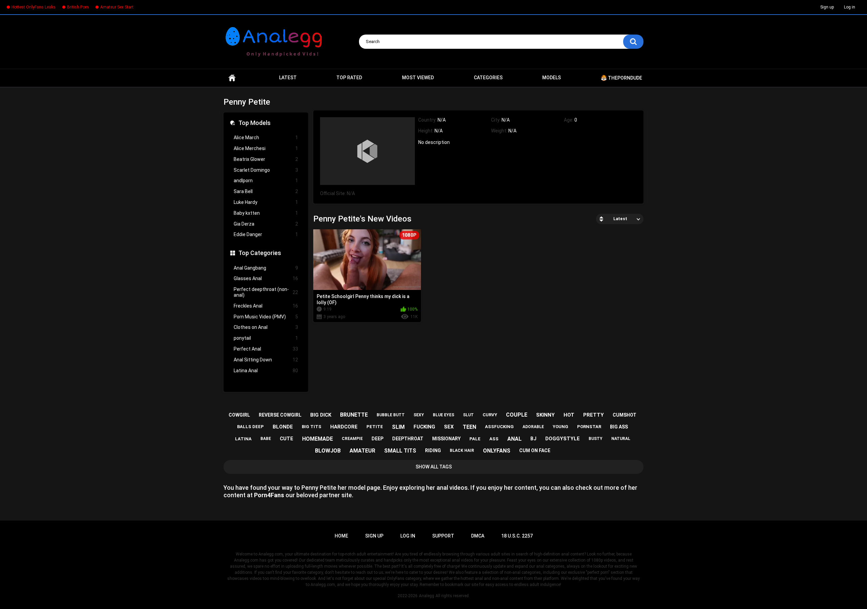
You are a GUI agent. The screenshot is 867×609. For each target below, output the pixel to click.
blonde (283, 427)
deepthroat (407, 438)
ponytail (266, 338)
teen (469, 427)
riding (433, 450)
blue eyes (443, 415)
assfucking (499, 426)
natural (620, 438)
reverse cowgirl (280, 415)
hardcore (344, 427)
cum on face (534, 450)
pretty (593, 415)
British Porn (78, 7)
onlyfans (496, 450)
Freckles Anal (266, 306)
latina (243, 438)
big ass (619, 426)
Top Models (254, 122)
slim (398, 427)
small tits (400, 450)
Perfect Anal (266, 349)
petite (374, 426)
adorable (533, 426)
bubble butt (391, 415)
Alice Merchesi (266, 148)
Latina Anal (266, 370)
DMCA (477, 536)
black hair (462, 450)
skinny (545, 415)
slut (468, 415)
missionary (446, 438)
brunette (354, 415)
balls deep (250, 426)
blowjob (328, 450)
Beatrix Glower (266, 159)
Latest (288, 77)
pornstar (589, 426)
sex (449, 427)
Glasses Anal (266, 278)
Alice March (266, 137)
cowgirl (239, 415)
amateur (362, 450)
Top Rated (349, 77)
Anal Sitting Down (266, 359)
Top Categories (259, 252)
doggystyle (562, 439)
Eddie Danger (266, 234)
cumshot (624, 415)
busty (595, 438)
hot (569, 415)
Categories (488, 77)
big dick (320, 415)
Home (232, 78)
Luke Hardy (266, 202)
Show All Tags (434, 466)
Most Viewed (418, 77)
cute (286, 439)
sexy (419, 415)
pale (475, 438)
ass (494, 438)
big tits (311, 426)
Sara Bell (266, 191)
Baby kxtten (266, 213)
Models (551, 77)
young (560, 426)
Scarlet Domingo (266, 170)
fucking (424, 427)
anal (514, 439)
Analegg (426, 595)
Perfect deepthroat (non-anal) (266, 292)
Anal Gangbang (266, 268)
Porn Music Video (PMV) (266, 316)
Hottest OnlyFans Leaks (34, 7)
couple (516, 415)
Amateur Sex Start (116, 7)
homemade (317, 439)
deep (377, 438)
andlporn (266, 180)
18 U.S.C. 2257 (517, 536)
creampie (352, 438)
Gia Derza (266, 224)
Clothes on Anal (266, 327)
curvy (490, 414)
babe (265, 438)
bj (533, 438)
